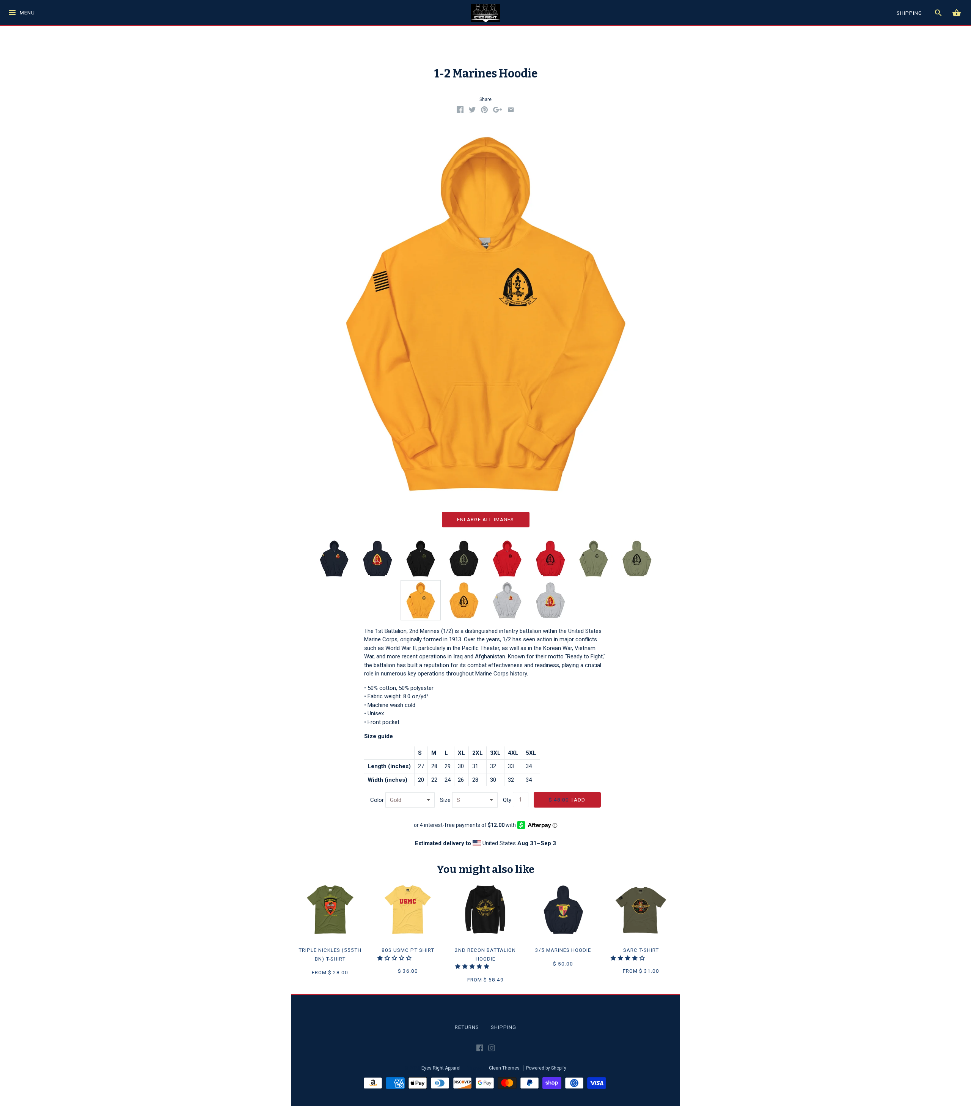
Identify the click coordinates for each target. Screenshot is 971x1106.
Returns (467, 1027)
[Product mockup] (421, 600)
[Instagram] (491, 1049)
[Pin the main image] (484, 111)
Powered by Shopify (546, 1068)
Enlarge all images (485, 519)
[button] (395, 958)
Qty (507, 800)
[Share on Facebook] (460, 111)
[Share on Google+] (497, 111)
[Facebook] (479, 1049)
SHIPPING (909, 13)
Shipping (503, 1027)
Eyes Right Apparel (440, 1068)
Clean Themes (504, 1068)
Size (445, 800)
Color (377, 800)
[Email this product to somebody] (510, 111)
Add (567, 800)
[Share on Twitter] (472, 111)
